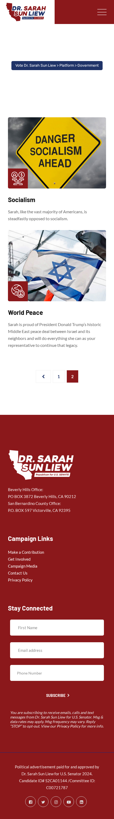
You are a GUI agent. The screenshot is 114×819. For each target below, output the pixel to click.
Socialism (21, 199)
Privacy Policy (20, 579)
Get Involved (19, 559)
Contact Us (18, 573)
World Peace (25, 312)
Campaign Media (22, 566)
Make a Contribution (26, 552)
